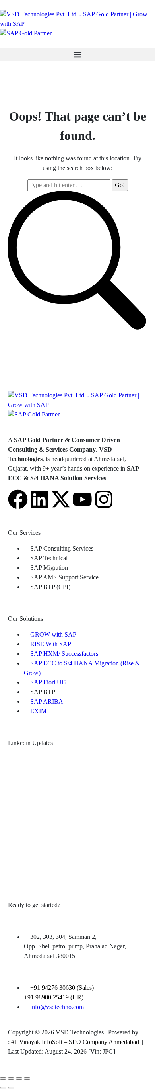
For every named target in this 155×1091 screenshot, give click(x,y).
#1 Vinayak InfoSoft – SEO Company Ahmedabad (75, 1041)
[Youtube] (82, 499)
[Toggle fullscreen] (19, 1078)
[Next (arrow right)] (11, 1088)
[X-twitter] (61, 499)
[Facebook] (18, 499)
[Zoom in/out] (27, 1078)
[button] (77, 54)
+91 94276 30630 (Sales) (62, 987)
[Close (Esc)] (3, 1078)
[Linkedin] (39, 499)
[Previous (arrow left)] (3, 1088)
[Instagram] (104, 499)
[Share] (11, 1078)
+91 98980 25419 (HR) (53, 997)
